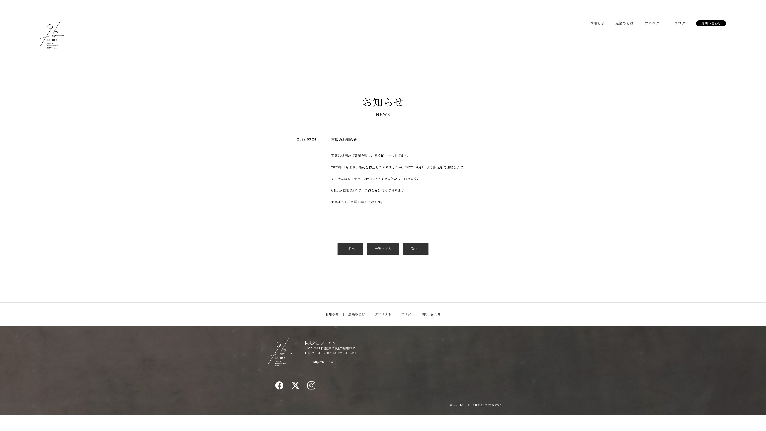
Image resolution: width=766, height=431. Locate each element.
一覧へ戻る (383, 248)
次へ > (416, 248)
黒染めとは (624, 23)
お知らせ (597, 23)
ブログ (679, 23)
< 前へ (350, 248)
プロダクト (654, 23)
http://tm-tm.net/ (325, 362)
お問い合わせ (711, 23)
